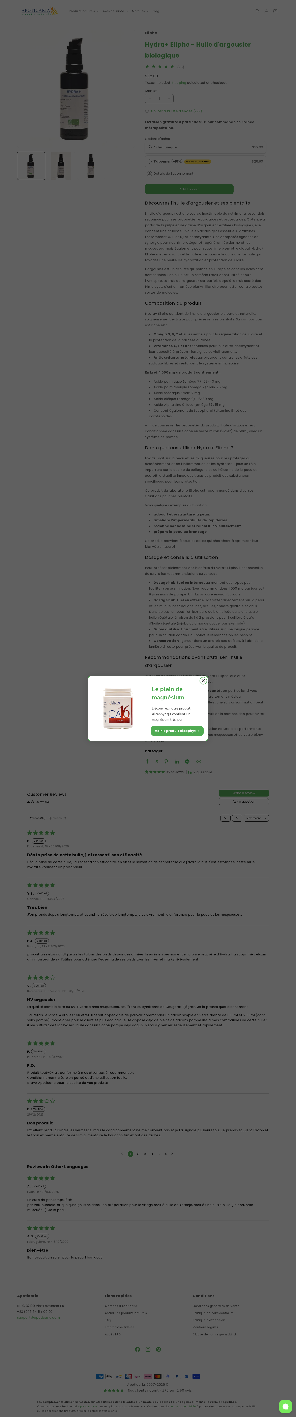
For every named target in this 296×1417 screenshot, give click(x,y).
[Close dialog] (203, 680)
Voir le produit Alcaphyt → (177, 730)
